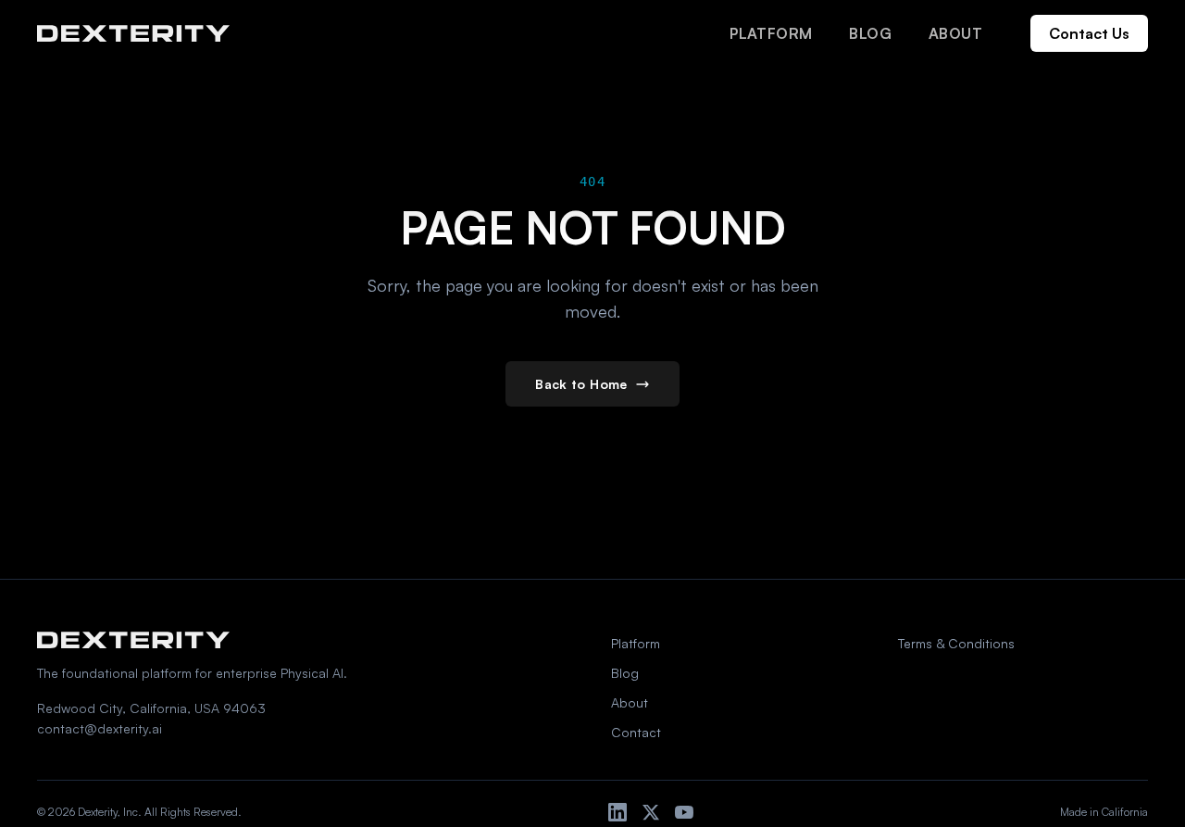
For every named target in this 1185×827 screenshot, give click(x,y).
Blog (870, 33)
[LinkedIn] (617, 812)
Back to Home (581, 384)
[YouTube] (684, 812)
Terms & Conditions (956, 643)
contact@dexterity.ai (99, 728)
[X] (651, 812)
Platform (771, 33)
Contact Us (1089, 33)
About (955, 33)
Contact (636, 732)
